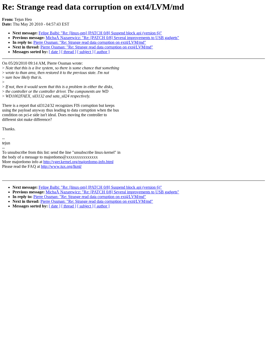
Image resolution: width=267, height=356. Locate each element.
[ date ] (54, 52)
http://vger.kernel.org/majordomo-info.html (78, 161)
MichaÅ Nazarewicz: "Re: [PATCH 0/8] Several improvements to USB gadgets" (112, 37)
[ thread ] (68, 52)
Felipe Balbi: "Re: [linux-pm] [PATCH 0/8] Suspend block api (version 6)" (100, 33)
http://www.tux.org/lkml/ (61, 166)
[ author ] (102, 52)
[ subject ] (85, 52)
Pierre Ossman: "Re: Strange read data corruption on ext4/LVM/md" (89, 42)
